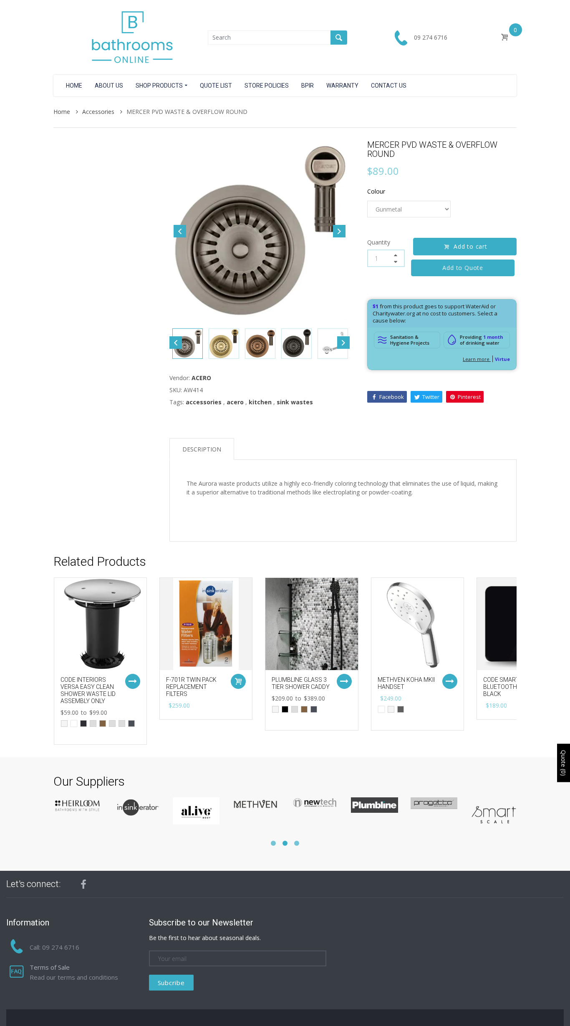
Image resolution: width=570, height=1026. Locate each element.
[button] (273, 843)
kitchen (260, 402)
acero (235, 402)
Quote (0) (563, 763)
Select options (132, 681)
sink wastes (295, 402)
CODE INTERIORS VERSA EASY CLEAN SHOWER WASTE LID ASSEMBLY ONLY (88, 690)
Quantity (378, 242)
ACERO (201, 378)
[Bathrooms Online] (130, 36)
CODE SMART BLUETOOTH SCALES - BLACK (512, 686)
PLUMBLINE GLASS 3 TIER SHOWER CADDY (301, 683)
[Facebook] (83, 884)
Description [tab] (201, 449)
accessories (204, 402)
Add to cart (470, 246)
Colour (376, 191)
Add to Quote (464, 268)
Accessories (99, 112)
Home (62, 112)
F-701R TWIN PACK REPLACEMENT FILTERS (191, 686)
